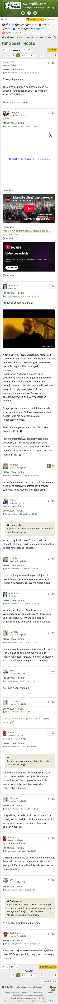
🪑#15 (6, 119)
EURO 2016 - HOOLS (18, 43)
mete (11, 732)
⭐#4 (14, 506)
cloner (13, 500)
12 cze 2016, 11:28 (28, 514)
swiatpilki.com (35, 4)
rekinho (14, 464)
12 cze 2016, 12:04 (27, 851)
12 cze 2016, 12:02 (29, 809)
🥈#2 (20, 506)
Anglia (21, 24)
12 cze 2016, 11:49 (29, 643)
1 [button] (18, 55)
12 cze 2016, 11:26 (29, 476)
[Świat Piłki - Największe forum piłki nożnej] (13, 6)
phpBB (24, 992)
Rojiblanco (15, 933)
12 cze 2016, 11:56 (27, 747)
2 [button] (22, 55)
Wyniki (8, 32)
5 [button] (35, 55)
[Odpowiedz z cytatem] (53, 63)
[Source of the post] (8, 528)
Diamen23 (8, 62)
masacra (13, 285)
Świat (41, 28)
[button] (13, 55)
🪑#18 (6, 506)
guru (12, 670)
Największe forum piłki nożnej (38, 7)
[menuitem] (6, 19)
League (15, 112)
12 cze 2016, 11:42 (30, 604)
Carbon (14, 631)
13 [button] (42, 55)
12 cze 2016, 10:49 (29, 126)
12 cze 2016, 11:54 (29, 712)
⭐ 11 (18, 32)
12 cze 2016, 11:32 (29, 569)
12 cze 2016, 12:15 (27, 890)
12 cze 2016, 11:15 (30, 296)
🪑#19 (6, 739)
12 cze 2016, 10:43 (32, 73)
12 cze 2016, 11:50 (27, 681)
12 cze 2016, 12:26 (32, 944)
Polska (8, 28)
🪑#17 (14, 739)
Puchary (31, 28)
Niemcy (45, 24)
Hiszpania (32, 24)
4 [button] (31, 55)
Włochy (19, 28)
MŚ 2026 (9, 24)
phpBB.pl (41, 995)
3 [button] (27, 55)
